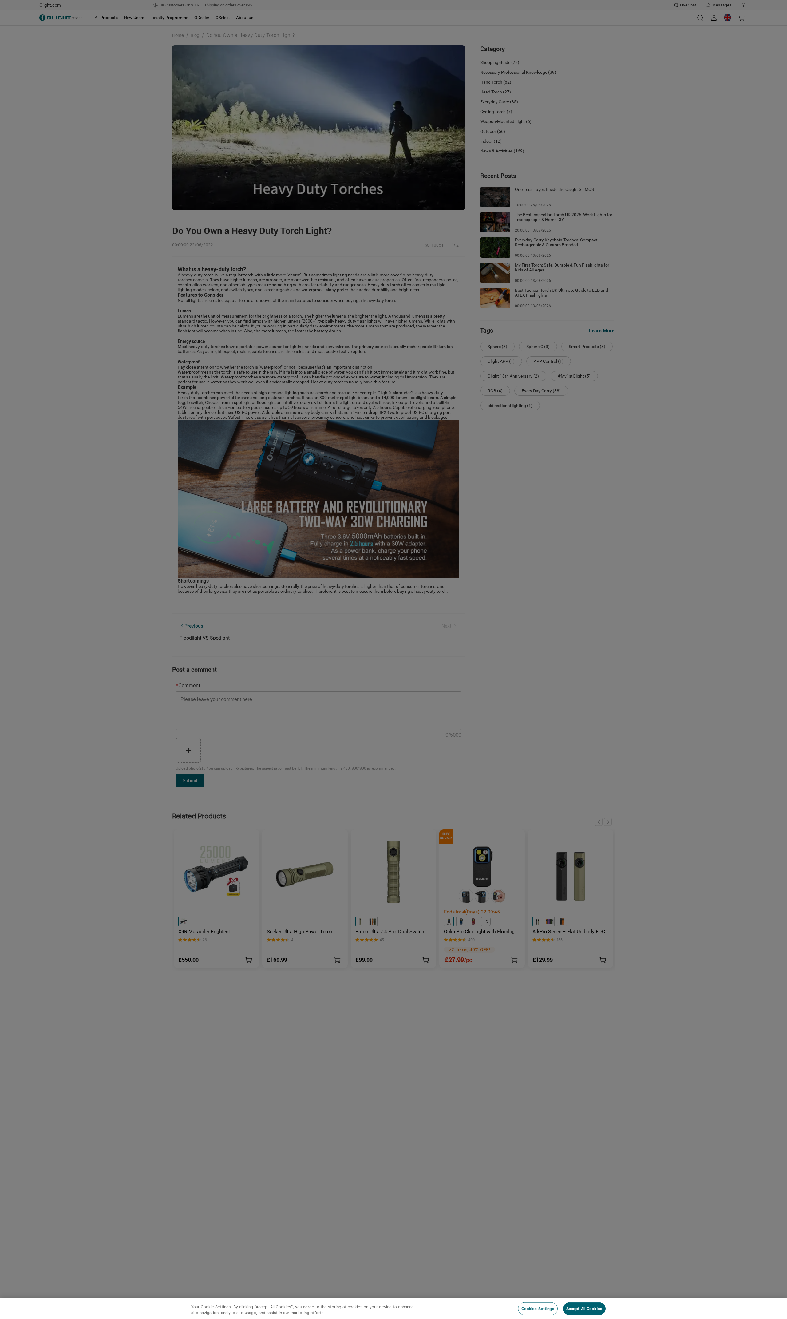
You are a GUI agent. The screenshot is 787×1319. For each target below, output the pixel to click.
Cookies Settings (537, 1308)
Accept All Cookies (584, 1308)
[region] (393, 1308)
